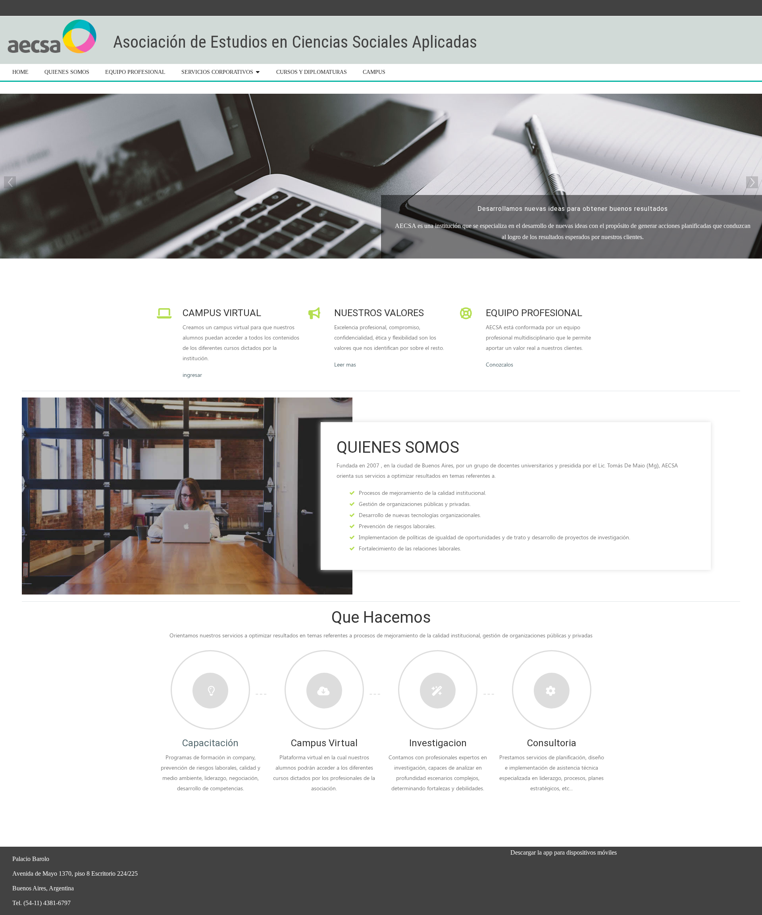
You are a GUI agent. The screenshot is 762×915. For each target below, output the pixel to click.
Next (752, 182)
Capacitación (210, 743)
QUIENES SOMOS (66, 72)
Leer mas (345, 364)
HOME (20, 72)
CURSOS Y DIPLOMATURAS (311, 72)
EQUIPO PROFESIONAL (135, 72)
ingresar (192, 374)
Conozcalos (499, 364)
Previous (10, 182)
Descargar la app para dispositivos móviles (563, 852)
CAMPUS (374, 72)
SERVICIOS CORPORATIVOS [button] (217, 72)
